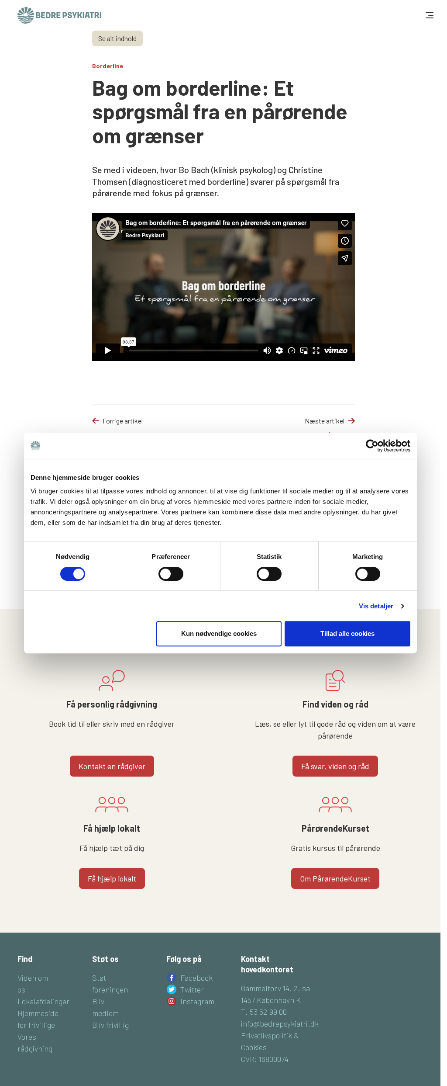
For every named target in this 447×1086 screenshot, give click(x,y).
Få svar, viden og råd (335, 766)
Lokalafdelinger (43, 1001)
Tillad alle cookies (347, 633)
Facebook (196, 977)
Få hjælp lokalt (112, 878)
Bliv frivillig (110, 1025)
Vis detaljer (376, 606)
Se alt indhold (117, 38)
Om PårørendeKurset (335, 878)
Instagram (197, 1001)
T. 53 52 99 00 (264, 1012)
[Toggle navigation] (428, 15)
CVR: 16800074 (265, 1059)
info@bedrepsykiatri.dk (280, 1023)
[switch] (170, 574)
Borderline (107, 65)
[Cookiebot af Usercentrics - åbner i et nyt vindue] (372, 445)
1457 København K (271, 1000)
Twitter (192, 989)
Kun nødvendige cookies (219, 633)
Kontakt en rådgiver (112, 766)
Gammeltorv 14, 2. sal (276, 988)
